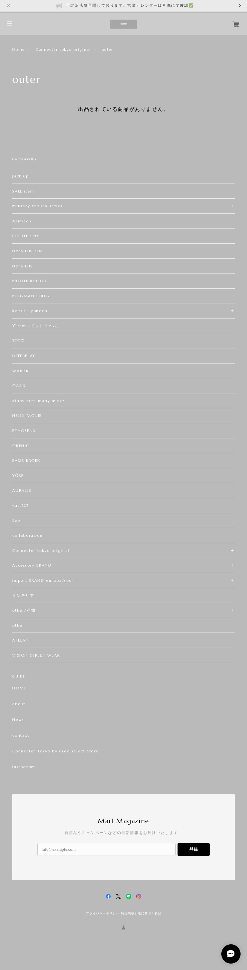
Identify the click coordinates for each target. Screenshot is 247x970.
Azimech (21, 221)
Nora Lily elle (27, 250)
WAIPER (20, 370)
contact (20, 735)
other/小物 (23, 610)
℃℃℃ (18, 340)
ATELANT (22, 640)
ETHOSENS (23, 430)
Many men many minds (38, 400)
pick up (20, 176)
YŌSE (17, 475)
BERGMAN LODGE (32, 295)
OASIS (18, 385)
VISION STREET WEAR (36, 655)
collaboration (27, 535)
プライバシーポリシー (102, 913)
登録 (193, 849)
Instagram (23, 767)
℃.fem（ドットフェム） (36, 325)
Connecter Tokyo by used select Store (55, 751)
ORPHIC (20, 445)
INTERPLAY (23, 355)
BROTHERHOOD (29, 280)
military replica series (37, 205)
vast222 (20, 505)
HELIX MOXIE (32, 415)
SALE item (23, 191)
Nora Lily (22, 266)
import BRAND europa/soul (42, 580)
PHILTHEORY (25, 235)
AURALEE (22, 490)
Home (18, 49)
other (18, 625)
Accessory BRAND (31, 565)
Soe (16, 520)
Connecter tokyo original (63, 49)
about (18, 704)
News (18, 719)
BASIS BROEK (26, 460)
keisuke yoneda (29, 310)
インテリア (23, 595)
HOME (19, 688)
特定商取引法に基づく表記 (141, 913)
